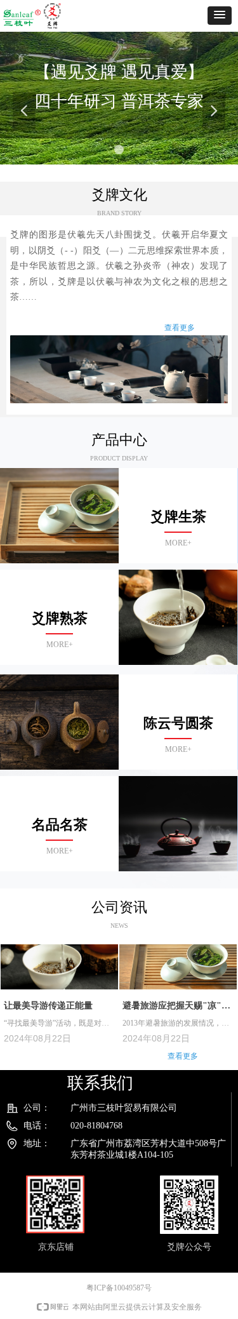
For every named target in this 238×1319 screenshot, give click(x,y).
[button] (220, 15)
